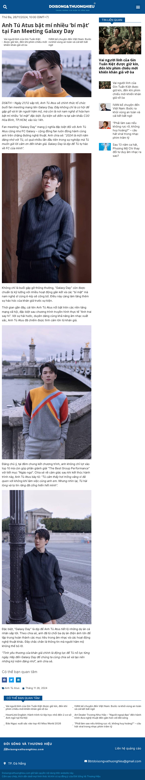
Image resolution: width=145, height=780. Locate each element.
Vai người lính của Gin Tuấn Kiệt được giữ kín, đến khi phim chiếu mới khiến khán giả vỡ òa (25, 42)
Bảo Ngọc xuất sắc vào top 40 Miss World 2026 (34, 723)
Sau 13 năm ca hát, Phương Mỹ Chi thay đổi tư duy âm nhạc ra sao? (127, 150)
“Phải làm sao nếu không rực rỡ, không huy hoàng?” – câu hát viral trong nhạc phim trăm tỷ (126, 130)
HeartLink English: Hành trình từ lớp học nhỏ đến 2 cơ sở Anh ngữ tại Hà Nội (38, 716)
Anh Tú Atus (12, 687)
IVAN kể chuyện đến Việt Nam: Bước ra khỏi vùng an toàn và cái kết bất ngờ (70, 42)
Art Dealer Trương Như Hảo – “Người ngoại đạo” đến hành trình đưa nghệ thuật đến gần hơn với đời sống (107, 716)
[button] (5, 7)
